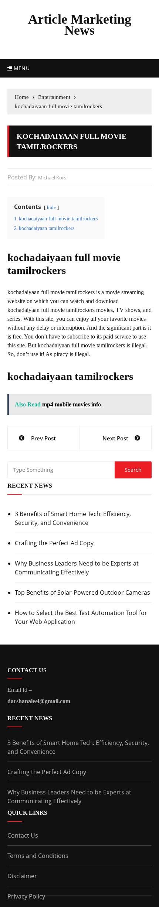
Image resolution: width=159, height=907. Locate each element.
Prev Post (43, 438)
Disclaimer (22, 876)
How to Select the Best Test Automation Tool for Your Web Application (81, 617)
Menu (21, 68)
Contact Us (22, 835)
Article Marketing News (79, 25)
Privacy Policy (26, 896)
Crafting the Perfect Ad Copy (54, 543)
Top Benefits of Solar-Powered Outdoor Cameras (82, 592)
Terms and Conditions (37, 856)
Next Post (115, 438)
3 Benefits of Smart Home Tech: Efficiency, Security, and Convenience (73, 518)
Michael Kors (52, 177)
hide (51, 207)
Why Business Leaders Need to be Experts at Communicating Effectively (77, 567)
